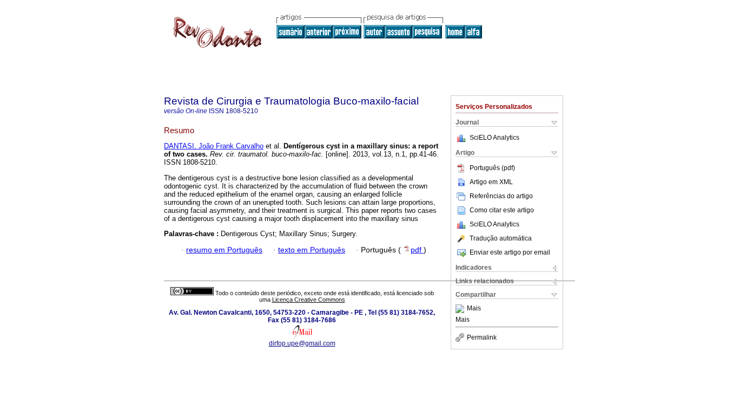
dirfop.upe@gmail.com (302, 343)
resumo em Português (224, 250)
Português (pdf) (492, 168)
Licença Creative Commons (308, 299)
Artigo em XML (491, 182)
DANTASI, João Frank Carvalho (213, 146)
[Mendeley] (461, 309)
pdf (417, 250)
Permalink (482, 337)
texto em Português (311, 250)
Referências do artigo (501, 196)
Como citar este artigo (502, 210)
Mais (474, 309)
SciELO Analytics (494, 137)
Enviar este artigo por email (510, 252)
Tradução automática (501, 238)
